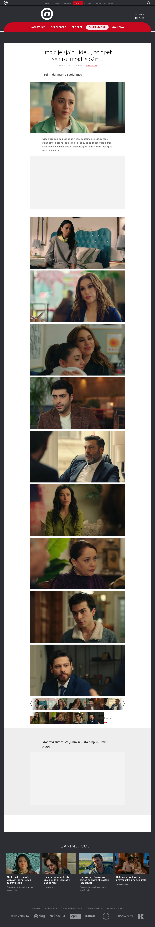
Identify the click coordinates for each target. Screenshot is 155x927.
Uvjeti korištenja (50, 908)
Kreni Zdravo (141, 916)
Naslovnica (38, 27)
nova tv (78, 3)
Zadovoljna (57, 916)
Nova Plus (39, 916)
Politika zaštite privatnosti (71, 908)
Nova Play (118, 27)
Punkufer (106, 916)
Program (77, 27)
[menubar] (148, 2)
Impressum (35, 908)
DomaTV (90, 916)
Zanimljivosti (97, 27)
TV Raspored (58, 27)
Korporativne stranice (115, 908)
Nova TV (6, 2)
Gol (75, 916)
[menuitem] (148, 2)
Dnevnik (20, 916)
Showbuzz (125, 916)
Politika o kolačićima (94, 908)
